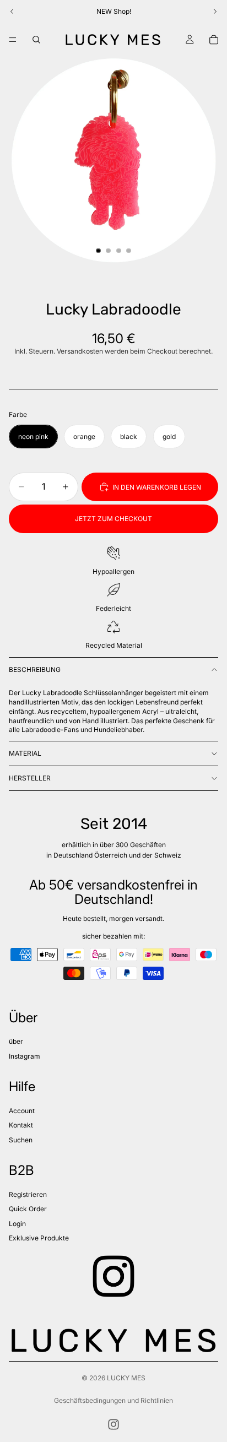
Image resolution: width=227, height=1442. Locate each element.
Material (25, 753)
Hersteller (30, 778)
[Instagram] (113, 1424)
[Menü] (12, 39)
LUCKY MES (126, 1378)
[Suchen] (36, 40)
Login (17, 1223)
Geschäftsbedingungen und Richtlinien (113, 1400)
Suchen (21, 1140)
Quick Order (28, 1209)
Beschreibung (35, 669)
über (16, 1041)
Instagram (24, 1056)
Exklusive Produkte (39, 1238)
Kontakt (21, 1125)
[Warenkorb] (214, 40)
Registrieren (28, 1194)
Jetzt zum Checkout (113, 518)
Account (22, 1111)
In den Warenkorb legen (156, 487)
